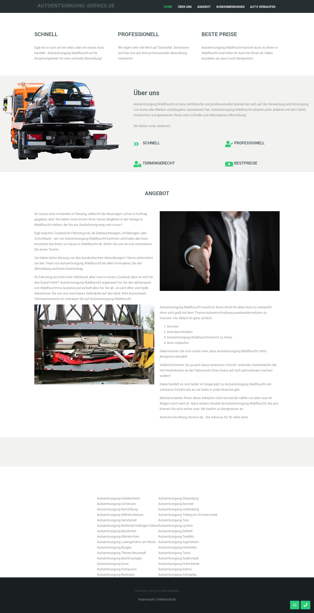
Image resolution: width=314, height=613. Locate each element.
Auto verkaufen (262, 7)
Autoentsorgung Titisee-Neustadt (121, 553)
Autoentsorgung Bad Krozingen (119, 558)
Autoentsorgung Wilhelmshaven (120, 515)
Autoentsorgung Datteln (175, 531)
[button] (305, 605)
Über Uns (185, 7)
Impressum (146, 599)
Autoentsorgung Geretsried (116, 520)
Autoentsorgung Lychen (175, 525)
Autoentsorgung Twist (174, 553)
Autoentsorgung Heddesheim (118, 498)
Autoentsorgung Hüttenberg (178, 509)
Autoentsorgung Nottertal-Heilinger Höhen (127, 525)
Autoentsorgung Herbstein (177, 547)
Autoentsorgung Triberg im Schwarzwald (187, 515)
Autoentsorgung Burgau (114, 547)
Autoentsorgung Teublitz (176, 536)
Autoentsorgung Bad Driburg (117, 509)
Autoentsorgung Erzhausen (117, 569)
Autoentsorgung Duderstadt (178, 558)
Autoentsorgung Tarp (173, 520)
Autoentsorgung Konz (113, 564)
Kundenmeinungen (230, 7)
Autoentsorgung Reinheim (116, 575)
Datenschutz (166, 599)
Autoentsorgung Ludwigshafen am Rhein (126, 542)
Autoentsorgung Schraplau (177, 575)
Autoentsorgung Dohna (175, 569)
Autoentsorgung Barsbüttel (116, 531)
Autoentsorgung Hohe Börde (179, 564)
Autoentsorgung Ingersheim (178, 542)
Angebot (204, 7)
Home (169, 7)
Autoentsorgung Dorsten (176, 504)
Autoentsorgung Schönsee (116, 504)
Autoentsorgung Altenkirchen (118, 536)
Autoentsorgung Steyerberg (178, 498)
